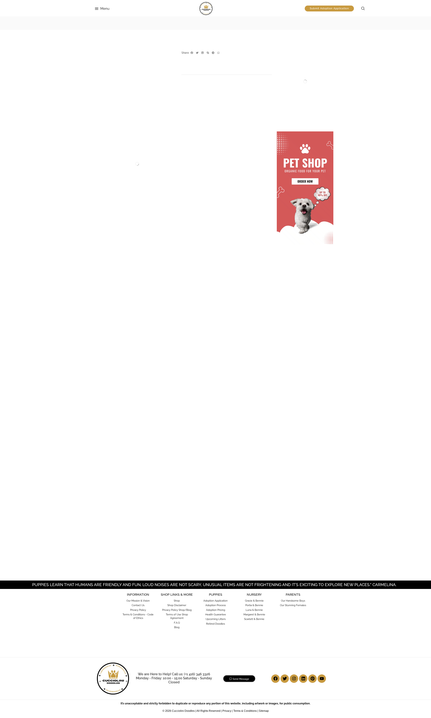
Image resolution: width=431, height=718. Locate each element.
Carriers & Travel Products (297, 96)
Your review (195, 270)
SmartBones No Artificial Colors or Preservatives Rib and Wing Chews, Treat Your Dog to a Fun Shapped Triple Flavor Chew (158, 174)
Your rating (194, 259)
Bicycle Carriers (291, 107)
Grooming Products (115, 162)
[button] (102, 8)
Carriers (287, 122)
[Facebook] (275, 584)
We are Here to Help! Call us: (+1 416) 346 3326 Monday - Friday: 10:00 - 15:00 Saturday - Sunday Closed (174, 584)
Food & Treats (122, 23)
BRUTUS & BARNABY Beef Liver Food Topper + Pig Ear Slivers (151, 443)
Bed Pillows (289, 75)
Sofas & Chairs (291, 85)
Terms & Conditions (245, 616)
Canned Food (148, 23)
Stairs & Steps (291, 91)
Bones (147, 162)
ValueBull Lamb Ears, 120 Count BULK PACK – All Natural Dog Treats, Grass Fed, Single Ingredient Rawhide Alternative (115, 447)
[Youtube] (322, 584)
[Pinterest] (312, 584)
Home (102, 23)
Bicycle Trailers (291, 112)
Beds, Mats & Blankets (295, 48)
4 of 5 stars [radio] (216, 264)
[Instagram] (294, 584)
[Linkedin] (303, 584)
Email (191, 328)
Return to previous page (313, 23)
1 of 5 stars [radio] (188, 264)
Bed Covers (289, 59)
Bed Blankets (290, 54)
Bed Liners (289, 64)
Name (191, 313)
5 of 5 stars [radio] (230, 264)
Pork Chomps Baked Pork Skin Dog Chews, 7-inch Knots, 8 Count (221, 443)
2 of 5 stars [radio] (195, 264)
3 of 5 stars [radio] (204, 264)
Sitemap (264, 616)
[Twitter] (284, 584)
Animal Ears (109, 430)
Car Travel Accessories (295, 117)
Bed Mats (288, 70)
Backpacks (289, 101)
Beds (286, 80)
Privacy (226, 616)
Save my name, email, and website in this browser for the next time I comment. (229, 344)
